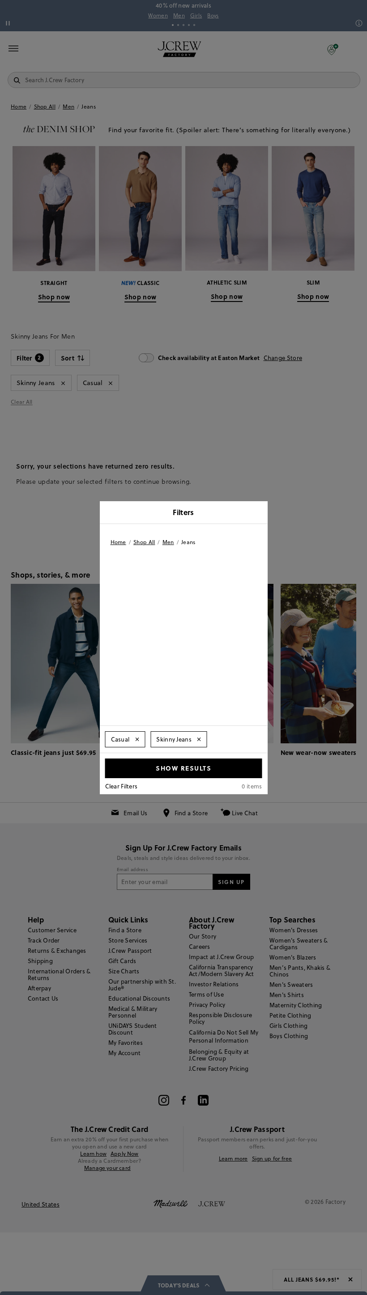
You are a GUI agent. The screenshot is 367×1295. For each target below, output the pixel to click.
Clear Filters (121, 786)
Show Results (183, 767)
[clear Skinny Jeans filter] (199, 739)
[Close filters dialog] (258, 513)
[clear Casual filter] (137, 739)
